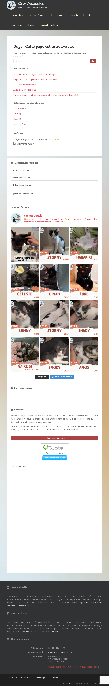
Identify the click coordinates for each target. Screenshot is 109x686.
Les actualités (73, 15)
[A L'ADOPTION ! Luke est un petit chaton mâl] (84, 281)
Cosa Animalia (32, 3)
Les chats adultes (22, 177)
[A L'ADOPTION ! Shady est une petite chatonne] (84, 318)
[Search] (93, 61)
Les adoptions (17, 15)
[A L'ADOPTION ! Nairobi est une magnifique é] (25, 354)
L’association (16, 25)
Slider (15, 119)
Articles (16, 113)
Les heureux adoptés (24, 193)
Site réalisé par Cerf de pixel (19, 677)
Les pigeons (56, 15)
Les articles (88, 15)
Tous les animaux (22, 170)
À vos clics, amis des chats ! (25, 90)
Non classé (18, 124)
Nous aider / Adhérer (49, 25)
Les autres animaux (23, 185)
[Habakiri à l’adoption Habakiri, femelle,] (84, 244)
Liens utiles (55, 677)
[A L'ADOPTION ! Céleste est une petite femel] (25, 281)
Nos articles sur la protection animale (42, 631)
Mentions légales (40, 677)
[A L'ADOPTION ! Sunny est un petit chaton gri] (25, 318)
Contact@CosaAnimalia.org (60, 652)
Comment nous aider (55, 438)
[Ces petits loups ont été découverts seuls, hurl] (25, 244)
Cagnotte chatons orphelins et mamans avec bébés (35, 79)
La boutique (31, 25)
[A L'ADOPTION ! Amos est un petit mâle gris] (84, 354)
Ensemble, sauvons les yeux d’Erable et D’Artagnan (35, 74)
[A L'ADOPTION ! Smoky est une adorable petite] (54, 354)
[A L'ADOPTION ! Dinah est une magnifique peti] (54, 281)
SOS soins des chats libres (24, 84)
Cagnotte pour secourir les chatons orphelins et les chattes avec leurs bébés (46, 95)
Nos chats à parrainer (38, 15)
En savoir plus (92, 602)
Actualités (17, 108)
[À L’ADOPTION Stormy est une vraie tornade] (54, 244)
